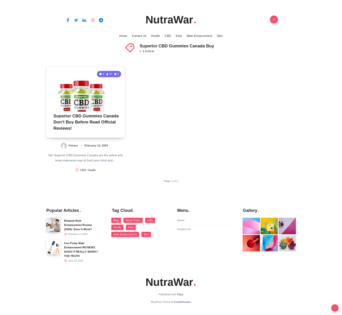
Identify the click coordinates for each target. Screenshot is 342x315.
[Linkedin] (84, 20)
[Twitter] (76, 20)
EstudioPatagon (182, 302)
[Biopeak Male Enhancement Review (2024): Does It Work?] (53, 225)
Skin (220, 35)
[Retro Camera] (269, 226)
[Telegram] (101, 20)
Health (155, 35)
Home (123, 35)
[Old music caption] (287, 226)
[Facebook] (67, 20)
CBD (168, 35)
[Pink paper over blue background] (251, 226)
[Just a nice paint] (269, 243)
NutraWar (169, 20)
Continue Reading (108, 126)
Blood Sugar (133, 220)
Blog (116, 220)
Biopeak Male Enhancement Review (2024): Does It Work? (78, 225)
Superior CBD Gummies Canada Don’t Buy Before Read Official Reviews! (86, 122)
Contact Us (139, 35)
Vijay (180, 294)
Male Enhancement (199, 35)
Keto (179, 35)
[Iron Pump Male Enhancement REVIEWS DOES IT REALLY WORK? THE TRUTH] (53, 247)
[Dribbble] (92, 20)
